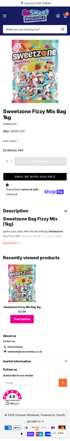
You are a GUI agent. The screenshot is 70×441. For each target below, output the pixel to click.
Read (10, 243)
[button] (12, 158)
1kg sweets (48, 236)
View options (22, 319)
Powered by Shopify (53, 415)
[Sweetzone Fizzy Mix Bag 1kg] (22, 283)
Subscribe (63, 383)
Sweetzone (10, 123)
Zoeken (63, 29)
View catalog (5, 15)
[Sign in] (58, 15)
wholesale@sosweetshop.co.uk (24, 351)
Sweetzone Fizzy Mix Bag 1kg (22, 307)
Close (35, 361)
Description (15, 210)
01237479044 (15, 347)
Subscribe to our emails (18, 375)
